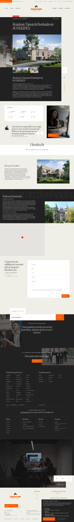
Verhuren (61, 8)
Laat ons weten (24, 412)
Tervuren (28, 396)
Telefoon (33, 277)
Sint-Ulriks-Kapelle (30, 390)
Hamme (8, 394)
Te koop (6, 8)
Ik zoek (36, 1)
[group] (37, 51)
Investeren (67, 8)
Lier (17, 388)
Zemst (40, 375)
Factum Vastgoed (36, 8)
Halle (60, 377)
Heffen (7, 396)
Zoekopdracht (42, 426)
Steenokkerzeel (29, 394)
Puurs (27, 379)
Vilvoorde (51, 381)
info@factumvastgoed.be (6, 1)
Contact (59, 1)
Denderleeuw (9, 388)
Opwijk (27, 375)
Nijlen (17, 401)
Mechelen (18, 394)
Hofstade (18, 375)
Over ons (45, 1)
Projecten (17, 8)
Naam (32, 268)
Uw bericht (33, 281)
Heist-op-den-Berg (10, 399)
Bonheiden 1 (41, 381)
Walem (27, 399)
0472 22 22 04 (59, 493)
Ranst (27, 381)
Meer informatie (46, 507)
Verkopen (55, 8)
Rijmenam (28, 383)
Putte (27, 377)
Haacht (7, 392)
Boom (7, 383)
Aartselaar (8, 375)
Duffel (7, 390)
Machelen (51, 377)
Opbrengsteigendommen (28, 426)
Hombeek (18, 377)
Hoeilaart (8, 401)
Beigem (8, 379)
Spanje (40, 1)
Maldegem (18, 392)
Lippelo (17, 390)
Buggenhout (9, 386)
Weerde (40, 377)
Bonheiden (8, 381)
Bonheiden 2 (51, 375)
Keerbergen (19, 381)
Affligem (8, 377)
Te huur (11, 8)
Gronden (24, 424)
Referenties (51, 1)
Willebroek (28, 401)
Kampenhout (19, 379)
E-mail (32, 272)
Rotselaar (28, 388)
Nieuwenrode (19, 399)
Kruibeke (18, 386)
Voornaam (33, 264)
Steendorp (28, 392)
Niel (17, 396)
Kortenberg (18, 383)
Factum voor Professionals (28, 428)
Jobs (55, 1)
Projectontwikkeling (26, 421)
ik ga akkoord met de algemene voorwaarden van (47, 289)
